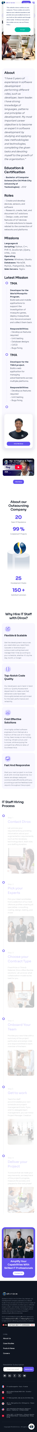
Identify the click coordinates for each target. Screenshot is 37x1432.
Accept (22, 29)
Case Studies (8, 1343)
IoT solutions (21, 213)
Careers (6, 1353)
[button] (33, 3)
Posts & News (9, 1348)
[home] (10, 2)
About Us (7, 1338)
